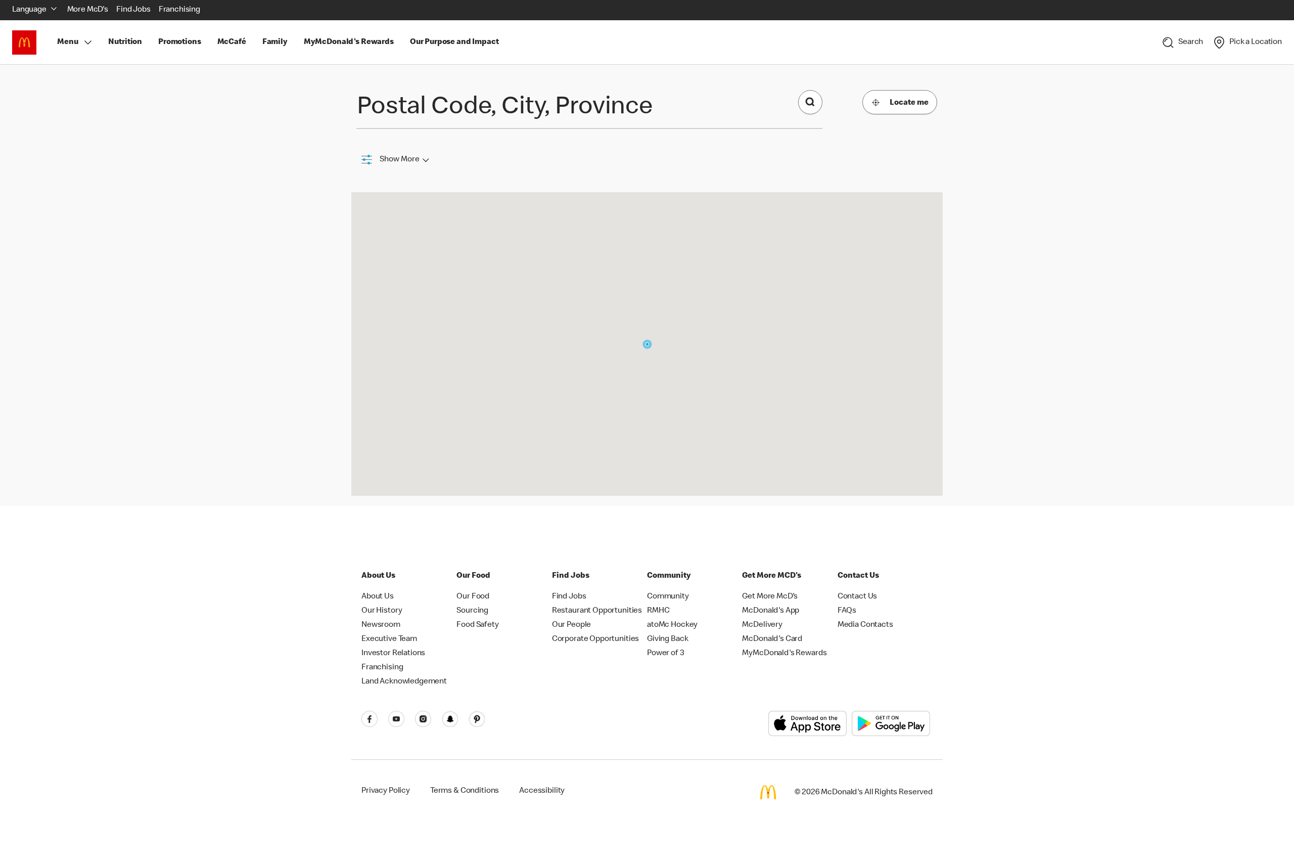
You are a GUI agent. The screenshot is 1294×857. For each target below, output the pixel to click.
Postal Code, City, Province (505, 108)
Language (29, 10)
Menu (67, 42)
